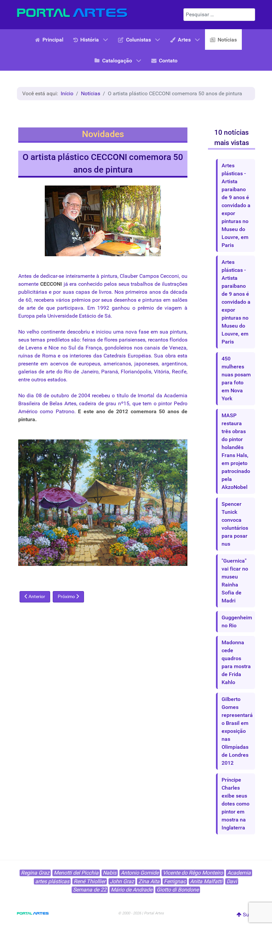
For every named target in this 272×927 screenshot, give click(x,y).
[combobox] (219, 14)
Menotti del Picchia (76, 873)
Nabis (109, 873)
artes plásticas (52, 881)
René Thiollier (89, 881)
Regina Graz (35, 873)
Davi (232, 881)
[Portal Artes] (72, 13)
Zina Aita (149, 881)
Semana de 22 (89, 890)
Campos (149, 276)
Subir (248, 914)
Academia (239, 873)
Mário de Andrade (131, 890)
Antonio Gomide (140, 873)
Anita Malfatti (206, 881)
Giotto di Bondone (178, 890)
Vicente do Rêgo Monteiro (193, 873)
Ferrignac (175, 881)
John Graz (122, 881)
